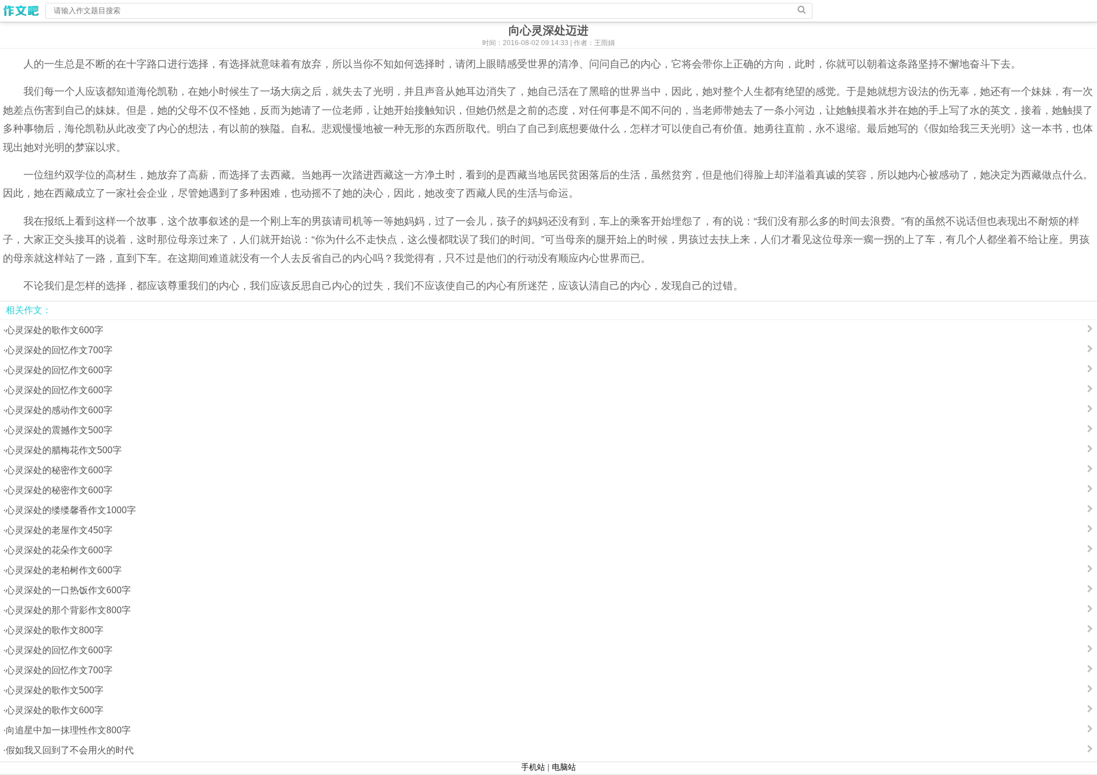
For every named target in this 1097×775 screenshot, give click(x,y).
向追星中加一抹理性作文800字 (68, 730)
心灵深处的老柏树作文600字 (64, 570)
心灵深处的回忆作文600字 (59, 370)
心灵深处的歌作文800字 (54, 630)
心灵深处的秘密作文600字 (59, 470)
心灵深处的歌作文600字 (54, 330)
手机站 (533, 767)
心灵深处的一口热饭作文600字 (68, 590)
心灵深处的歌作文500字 (54, 690)
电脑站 (564, 767)
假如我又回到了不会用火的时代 (70, 750)
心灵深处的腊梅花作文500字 (64, 450)
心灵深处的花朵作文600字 (59, 550)
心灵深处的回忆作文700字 (59, 350)
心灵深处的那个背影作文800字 (68, 610)
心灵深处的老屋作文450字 (59, 530)
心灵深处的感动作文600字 (59, 410)
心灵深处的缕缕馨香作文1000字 (71, 510)
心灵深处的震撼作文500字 (59, 430)
